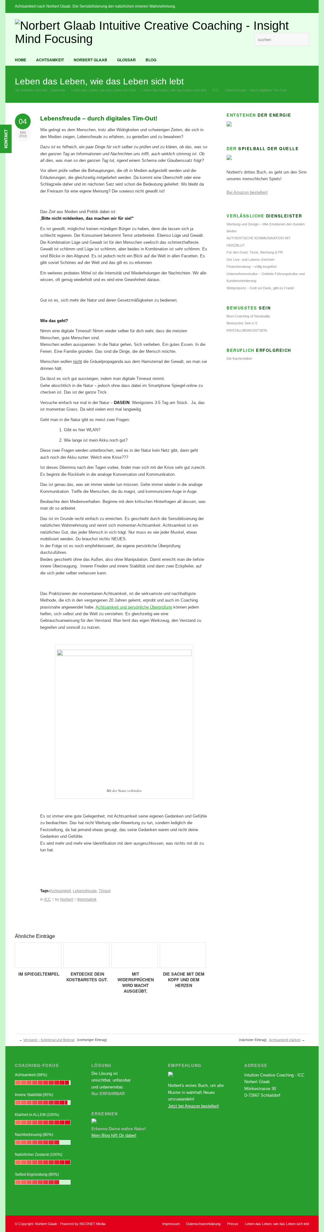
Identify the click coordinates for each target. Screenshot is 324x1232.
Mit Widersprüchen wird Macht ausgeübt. (135, 982)
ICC (216, 90)
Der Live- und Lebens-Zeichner (251, 259)
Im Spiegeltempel (38, 974)
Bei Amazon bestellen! (247, 192)
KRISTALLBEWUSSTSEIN (247, 330)
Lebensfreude (85, 891)
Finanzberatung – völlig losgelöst (252, 266)
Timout (104, 891)
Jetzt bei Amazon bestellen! (193, 1106)
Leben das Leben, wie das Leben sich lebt (99, 81)
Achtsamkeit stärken (285, 1040)
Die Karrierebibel (239, 358)
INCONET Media (92, 1224)
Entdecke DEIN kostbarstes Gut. (87, 977)
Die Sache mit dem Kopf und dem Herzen (183, 979)
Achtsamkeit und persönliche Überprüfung (134, 607)
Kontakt (6, 138)
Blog (151, 60)
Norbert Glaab (90, 60)
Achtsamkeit (50, 60)
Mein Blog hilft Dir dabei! (113, 1135)
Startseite (58, 90)
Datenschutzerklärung (203, 1224)
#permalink (87, 899)
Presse (232, 1224)
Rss (246, 39)
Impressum (171, 1224)
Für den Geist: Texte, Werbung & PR (255, 252)
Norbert (66, 899)
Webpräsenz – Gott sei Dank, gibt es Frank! (260, 288)
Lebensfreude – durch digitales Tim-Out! (98, 118)
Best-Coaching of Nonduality (248, 316)
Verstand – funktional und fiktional (48, 1040)
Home (20, 60)
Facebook (236, 39)
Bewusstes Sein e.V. (242, 323)
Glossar (126, 60)
